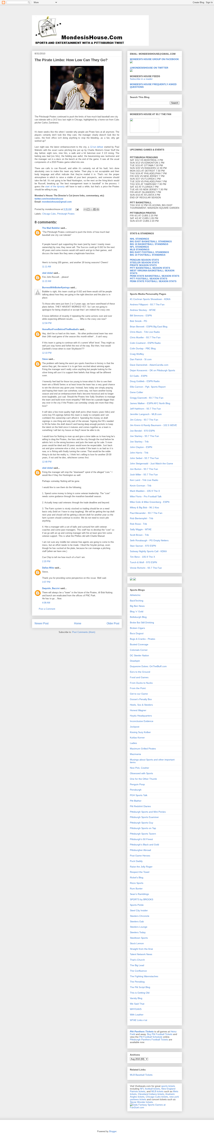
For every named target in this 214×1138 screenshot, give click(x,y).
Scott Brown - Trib (139, 535)
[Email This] (85, 209)
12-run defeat (96, 147)
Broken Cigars (137, 628)
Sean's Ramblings (139, 894)
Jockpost (134, 726)
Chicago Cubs (49, 214)
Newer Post (41, 623)
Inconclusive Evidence (141, 721)
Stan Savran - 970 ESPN (143, 545)
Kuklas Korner (137, 737)
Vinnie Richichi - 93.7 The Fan (146, 567)
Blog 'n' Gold (136, 611)
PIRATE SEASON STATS (143, 265)
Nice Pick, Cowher (139, 767)
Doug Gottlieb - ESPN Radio (145, 381)
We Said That (137, 1003)
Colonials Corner (139, 650)
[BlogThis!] (88, 209)
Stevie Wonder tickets (141, 1102)
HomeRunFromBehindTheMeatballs (60, 329)
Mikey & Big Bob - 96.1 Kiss (144, 507)
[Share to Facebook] (94, 209)
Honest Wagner (138, 710)
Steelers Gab (137, 921)
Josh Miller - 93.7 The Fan (144, 474)
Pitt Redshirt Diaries (140, 806)
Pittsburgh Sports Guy (141, 822)
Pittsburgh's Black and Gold (144, 844)
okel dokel (47, 273)
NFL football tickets (150, 1088)
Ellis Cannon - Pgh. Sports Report (148, 386)
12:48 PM (46, 461)
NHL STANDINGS (139, 238)
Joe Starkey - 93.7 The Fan (144, 436)
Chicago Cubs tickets (157, 1096)
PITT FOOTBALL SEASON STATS (148, 278)
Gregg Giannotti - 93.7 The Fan (146, 397)
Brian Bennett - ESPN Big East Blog (148, 326)
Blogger (112, 1131)
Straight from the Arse (141, 949)
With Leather (136, 1014)
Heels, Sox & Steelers (141, 704)
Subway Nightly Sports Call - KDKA (148, 551)
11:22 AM (46, 281)
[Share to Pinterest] (97, 209)
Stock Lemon (137, 943)
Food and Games (139, 677)
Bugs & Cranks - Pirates (142, 639)
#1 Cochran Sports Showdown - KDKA (150, 299)
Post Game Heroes (140, 855)
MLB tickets (157, 1091)
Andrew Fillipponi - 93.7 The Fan (147, 304)
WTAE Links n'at (138, 1020)
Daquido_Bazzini (51, 588)
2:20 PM (46, 561)
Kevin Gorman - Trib (140, 485)
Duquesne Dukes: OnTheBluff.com (148, 666)
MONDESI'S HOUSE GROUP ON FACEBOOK (154, 59)
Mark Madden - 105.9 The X (145, 491)
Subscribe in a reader (141, 79)
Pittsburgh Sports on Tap (143, 828)
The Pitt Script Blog (140, 987)
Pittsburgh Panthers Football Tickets (149, 1039)
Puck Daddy (136, 861)
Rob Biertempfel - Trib (141, 518)
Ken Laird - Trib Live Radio (144, 480)
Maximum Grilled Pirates (143, 748)
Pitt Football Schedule (150, 1037)
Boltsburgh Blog (138, 617)
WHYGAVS (135, 1009)
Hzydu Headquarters (141, 715)
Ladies (133, 743)
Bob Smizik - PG (138, 321)
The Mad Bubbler (51, 228)
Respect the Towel (139, 872)
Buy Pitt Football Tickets (159, 1034)
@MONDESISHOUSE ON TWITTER (149, 67)
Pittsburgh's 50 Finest (141, 839)
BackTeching (136, 600)
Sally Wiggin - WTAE (140, 529)
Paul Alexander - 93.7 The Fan (146, 513)
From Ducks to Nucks (141, 683)
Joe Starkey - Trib (139, 441)
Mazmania (135, 754)
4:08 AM (46, 602)
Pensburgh (135, 789)
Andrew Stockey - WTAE (143, 310)
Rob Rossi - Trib (138, 524)
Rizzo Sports (136, 883)
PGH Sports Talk (138, 795)
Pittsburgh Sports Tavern (143, 833)
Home (77, 623)
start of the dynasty (55, 186)
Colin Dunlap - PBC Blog (143, 348)
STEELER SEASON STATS (144, 262)
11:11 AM (46, 266)
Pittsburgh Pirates (66, 214)
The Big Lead (137, 965)
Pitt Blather (135, 800)
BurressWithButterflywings (56, 287)
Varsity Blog (136, 998)
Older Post (113, 623)
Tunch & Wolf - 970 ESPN (143, 562)
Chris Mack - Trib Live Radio (145, 332)
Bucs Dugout (136, 633)
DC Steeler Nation (139, 655)
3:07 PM (46, 582)
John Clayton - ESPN (141, 447)
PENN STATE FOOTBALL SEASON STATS (153, 281)
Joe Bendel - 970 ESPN (142, 430)
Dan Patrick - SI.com (141, 359)
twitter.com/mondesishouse (49, 198)
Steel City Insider (139, 910)
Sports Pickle (137, 905)
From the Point (138, 688)
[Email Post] (76, 209)
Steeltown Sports (139, 938)
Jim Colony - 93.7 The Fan (144, 419)
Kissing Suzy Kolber (140, 732)
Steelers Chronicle (139, 916)
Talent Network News (141, 954)
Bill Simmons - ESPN (141, 315)
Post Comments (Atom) (83, 632)
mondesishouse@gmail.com (56, 201)
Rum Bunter (136, 888)
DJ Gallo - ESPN (138, 376)
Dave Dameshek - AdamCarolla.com (149, 365)
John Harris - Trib (139, 452)
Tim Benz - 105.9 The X (142, 556)
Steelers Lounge (138, 926)
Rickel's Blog (136, 877)
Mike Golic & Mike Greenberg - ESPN (149, 502)
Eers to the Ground (140, 671)
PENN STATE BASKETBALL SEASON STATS (154, 276)
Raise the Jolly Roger (141, 866)
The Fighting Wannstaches (144, 976)
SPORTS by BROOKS (141, 899)
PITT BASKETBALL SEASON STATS (150, 268)
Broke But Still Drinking (142, 622)
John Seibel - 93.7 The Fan (144, 458)
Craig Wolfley (137, 354)
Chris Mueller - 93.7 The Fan (145, 337)
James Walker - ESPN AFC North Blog (150, 403)
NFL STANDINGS (139, 246)
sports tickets (168, 1086)
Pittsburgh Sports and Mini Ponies (148, 811)
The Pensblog (137, 981)
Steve (45, 359)
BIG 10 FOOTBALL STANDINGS (147, 254)
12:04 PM (46, 323)
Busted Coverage (139, 644)
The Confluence (138, 970)
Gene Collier (136, 392)
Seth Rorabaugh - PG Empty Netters (149, 540)
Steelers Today (138, 932)
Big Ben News (137, 606)
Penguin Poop (137, 784)
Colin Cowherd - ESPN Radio (145, 343)
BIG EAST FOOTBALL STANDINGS (149, 252)
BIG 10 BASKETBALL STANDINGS (149, 244)
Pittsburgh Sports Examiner (144, 817)
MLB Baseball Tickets (141, 1074)
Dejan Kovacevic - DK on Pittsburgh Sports (152, 370)
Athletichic (135, 595)
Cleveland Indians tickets (151, 1094)
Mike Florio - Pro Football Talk (146, 496)
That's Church (137, 959)
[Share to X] (91, 209)
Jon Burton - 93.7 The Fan (144, 469)
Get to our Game (139, 693)
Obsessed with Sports (141, 773)
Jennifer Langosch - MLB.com (146, 414)
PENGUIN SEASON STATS (144, 259)
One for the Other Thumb (143, 779)
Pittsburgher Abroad (140, 850)
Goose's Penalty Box (141, 699)
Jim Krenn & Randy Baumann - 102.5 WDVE (153, 425)
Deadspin (135, 660)
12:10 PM (46, 353)
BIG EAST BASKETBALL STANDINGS (151, 241)
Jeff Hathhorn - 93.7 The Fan (145, 408)
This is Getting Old (139, 992)
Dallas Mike (48, 567)
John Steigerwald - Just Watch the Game (151, 463)
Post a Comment (47, 609)
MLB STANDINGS (139, 249)
